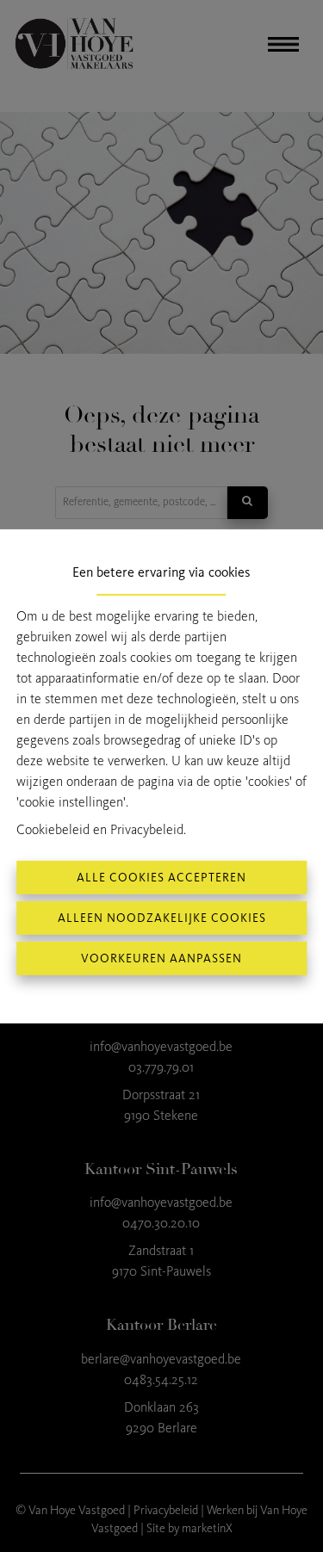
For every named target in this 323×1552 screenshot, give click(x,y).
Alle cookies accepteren (161, 877)
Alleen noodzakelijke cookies (162, 918)
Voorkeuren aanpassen (161, 958)
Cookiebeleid (53, 829)
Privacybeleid (146, 829)
